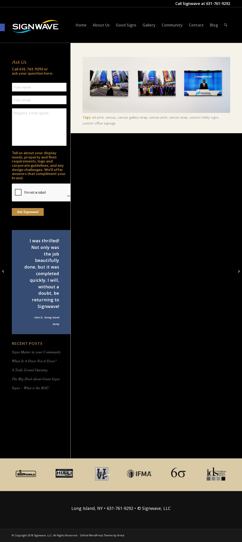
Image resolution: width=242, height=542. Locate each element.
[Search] (225, 25)
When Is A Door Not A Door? (34, 360)
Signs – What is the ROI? (30, 387)
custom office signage (99, 123)
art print (98, 117)
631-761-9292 (218, 3)
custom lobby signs (204, 117)
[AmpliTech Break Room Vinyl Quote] (238, 271)
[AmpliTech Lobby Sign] (3, 271)
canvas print (158, 117)
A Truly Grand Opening (30, 369)
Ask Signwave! (28, 212)
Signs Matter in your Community (36, 351)
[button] (2, 27)
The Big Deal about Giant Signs (36, 378)
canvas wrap (178, 117)
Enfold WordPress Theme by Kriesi (102, 535)
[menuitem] (81, 25)
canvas (110, 117)
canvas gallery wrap (132, 117)
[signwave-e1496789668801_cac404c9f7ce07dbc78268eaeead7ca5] (35, 31)
